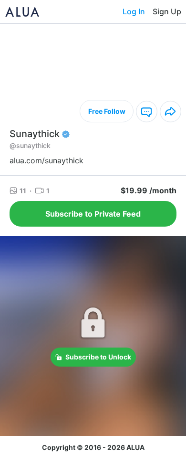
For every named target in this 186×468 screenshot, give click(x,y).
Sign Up (167, 11)
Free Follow (106, 111)
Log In (134, 11)
